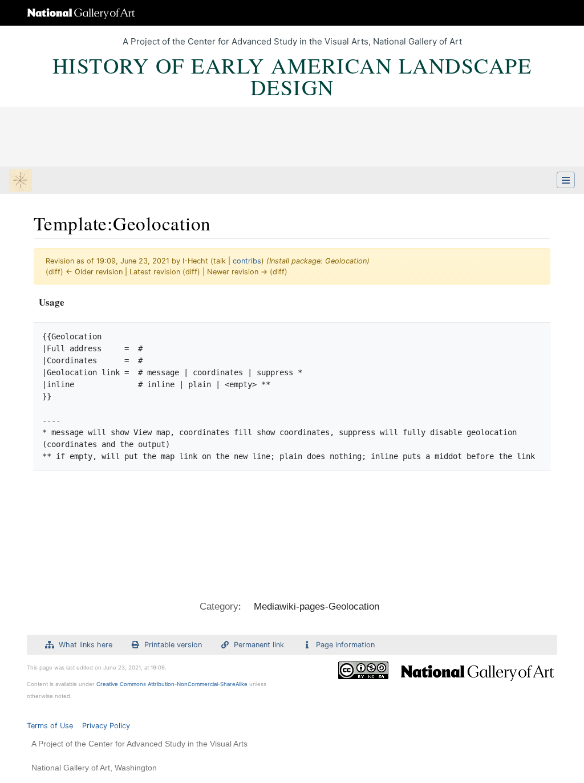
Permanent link (259, 644)
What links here (85, 644)
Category (219, 606)
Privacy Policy (106, 725)
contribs (247, 261)
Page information (345, 644)
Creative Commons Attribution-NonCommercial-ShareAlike (172, 684)
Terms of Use (50, 725)
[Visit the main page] (20, 181)
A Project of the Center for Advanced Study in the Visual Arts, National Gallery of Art (292, 41)
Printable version (173, 644)
